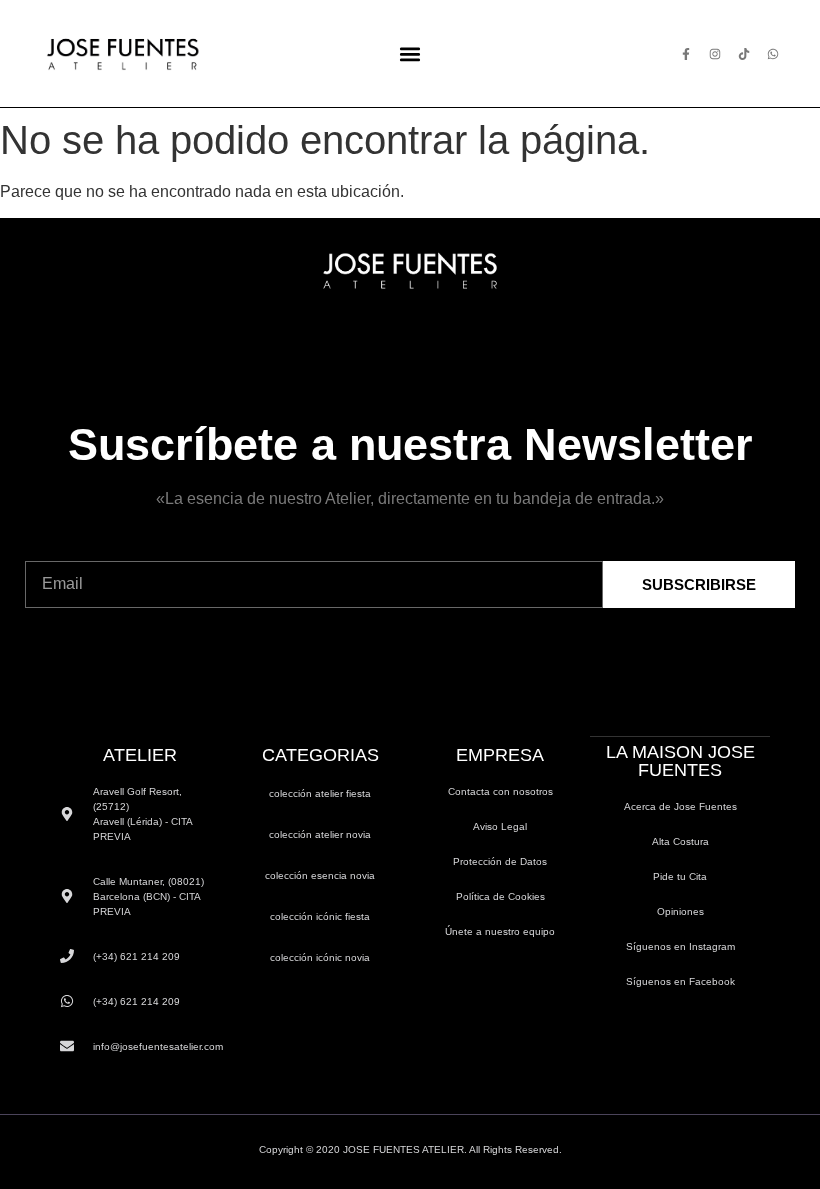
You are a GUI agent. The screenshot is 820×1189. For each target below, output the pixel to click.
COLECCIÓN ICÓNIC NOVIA (320, 957)
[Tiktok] (744, 54)
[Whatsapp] (773, 54)
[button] (409, 53)
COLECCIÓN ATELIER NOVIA (320, 834)
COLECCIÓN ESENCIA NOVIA (320, 875)
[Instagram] (715, 54)
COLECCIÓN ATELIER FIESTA (320, 793)
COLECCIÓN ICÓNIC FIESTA (320, 916)
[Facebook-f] (686, 54)
